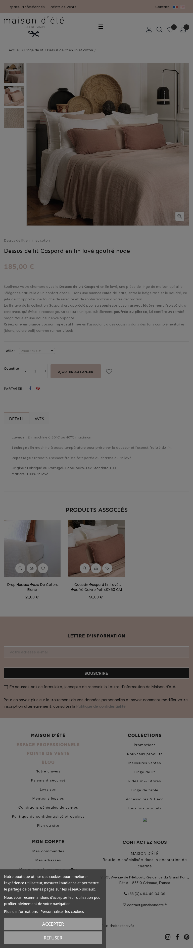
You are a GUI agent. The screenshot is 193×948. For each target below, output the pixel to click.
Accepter (53, 924)
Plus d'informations (21, 911)
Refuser (53, 938)
